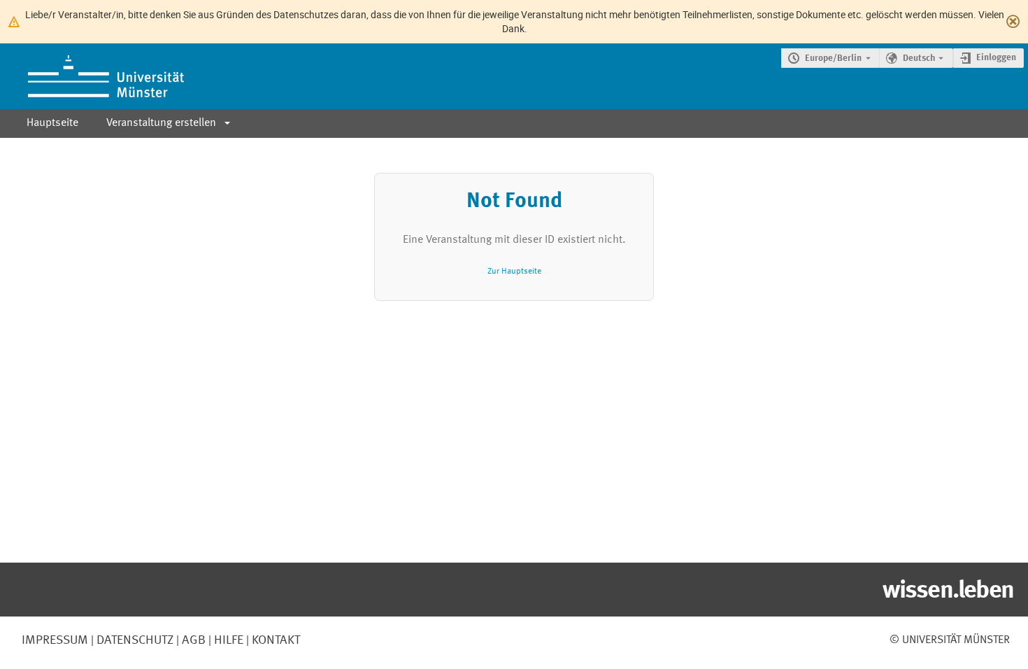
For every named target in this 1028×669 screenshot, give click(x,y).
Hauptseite (52, 123)
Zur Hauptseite (514, 271)
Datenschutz (133, 640)
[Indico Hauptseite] (92, 76)
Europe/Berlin (833, 58)
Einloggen (996, 57)
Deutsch (919, 58)
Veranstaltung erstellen (161, 123)
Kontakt (276, 640)
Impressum (55, 640)
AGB (192, 640)
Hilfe (227, 640)
